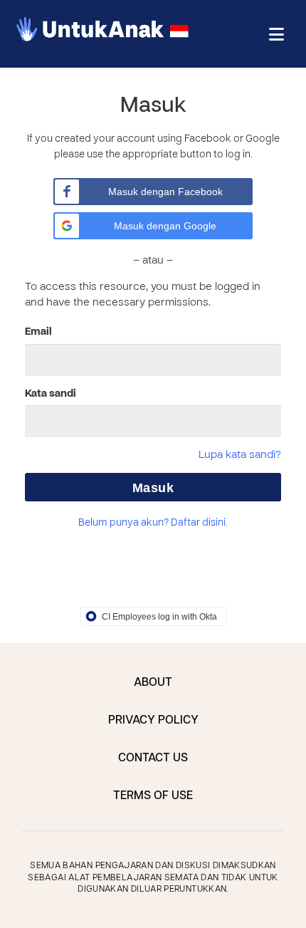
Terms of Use (153, 796)
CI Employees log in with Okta (159, 617)
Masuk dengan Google (165, 225)
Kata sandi (50, 394)
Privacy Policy (153, 720)
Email (38, 332)
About (153, 683)
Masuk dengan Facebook (165, 191)
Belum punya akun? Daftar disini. (153, 523)
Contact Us (153, 758)
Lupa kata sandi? (240, 455)
